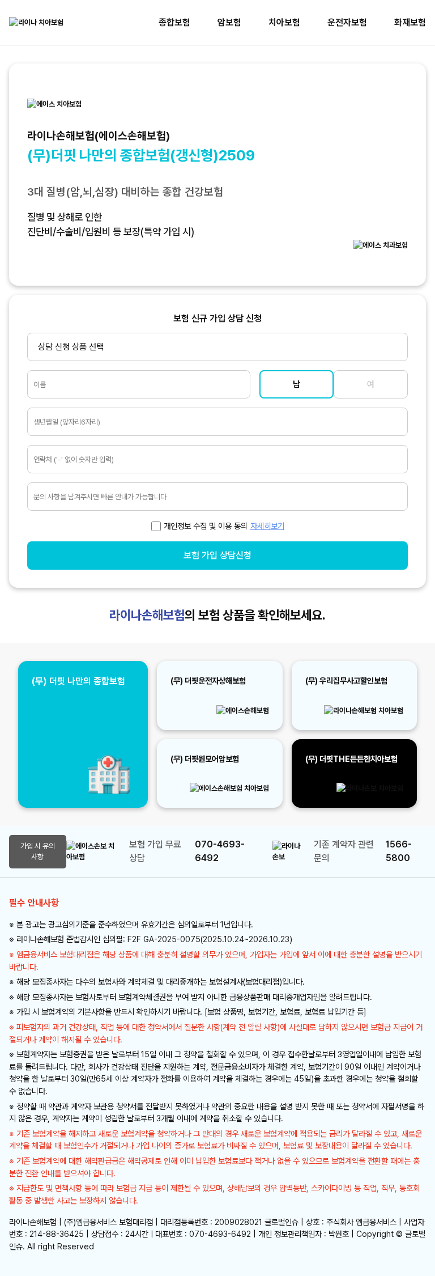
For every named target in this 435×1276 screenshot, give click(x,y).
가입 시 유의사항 (37, 852)
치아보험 (284, 22)
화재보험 (410, 22)
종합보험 (174, 22)
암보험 (229, 22)
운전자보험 (347, 22)
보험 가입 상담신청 (217, 555)
